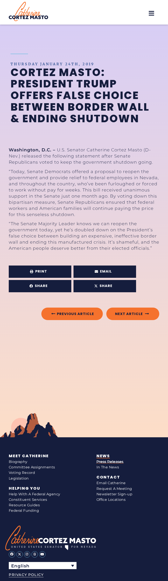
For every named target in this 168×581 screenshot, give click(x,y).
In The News (107, 467)
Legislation (19, 478)
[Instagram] (27, 554)
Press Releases (110, 462)
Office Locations (111, 500)
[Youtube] (42, 554)
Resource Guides (24, 505)
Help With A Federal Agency (34, 494)
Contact (108, 477)
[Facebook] (12, 554)
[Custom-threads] (35, 554)
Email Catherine (111, 483)
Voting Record (22, 473)
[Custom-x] (19, 554)
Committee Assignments (32, 467)
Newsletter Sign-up (114, 494)
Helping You (24, 488)
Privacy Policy (26, 575)
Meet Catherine (29, 455)
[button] (151, 13)
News (103, 455)
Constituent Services (28, 500)
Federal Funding (24, 510)
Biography (18, 462)
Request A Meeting (114, 489)
